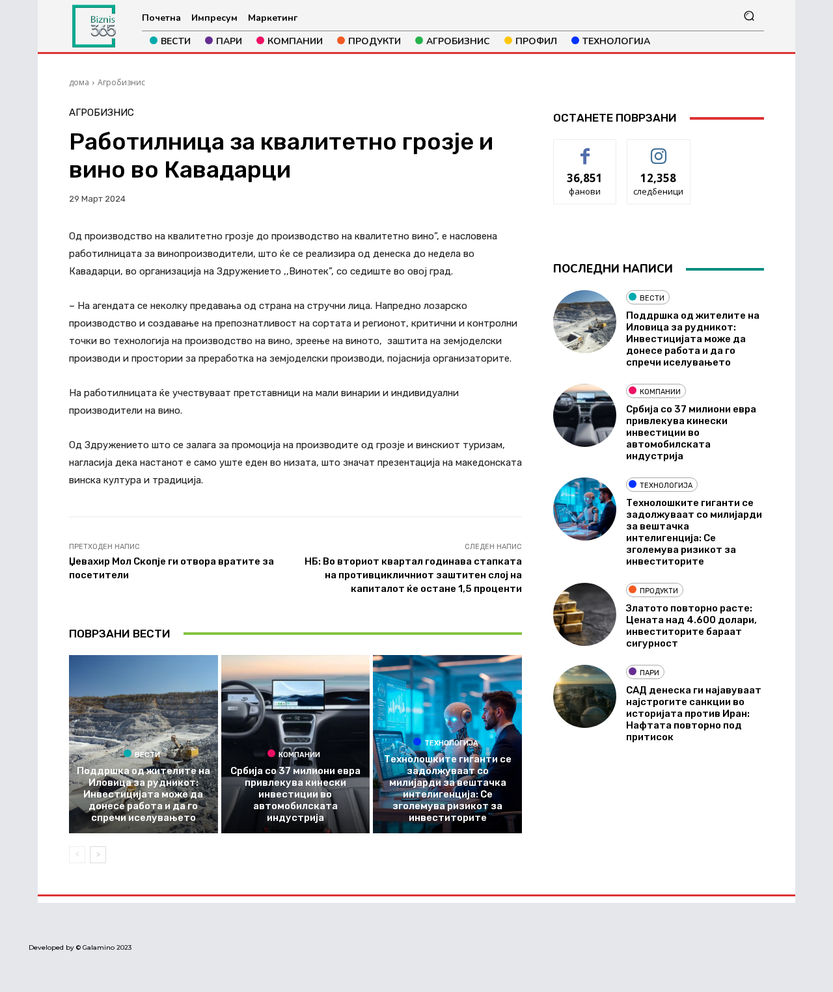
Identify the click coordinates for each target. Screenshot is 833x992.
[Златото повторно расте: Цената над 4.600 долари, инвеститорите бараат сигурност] (584, 614)
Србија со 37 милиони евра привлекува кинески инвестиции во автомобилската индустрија (295, 794)
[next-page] (98, 854)
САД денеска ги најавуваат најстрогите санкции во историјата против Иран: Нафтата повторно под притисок (693, 713)
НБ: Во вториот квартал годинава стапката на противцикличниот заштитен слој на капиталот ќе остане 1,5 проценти (413, 575)
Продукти (659, 591)
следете (659, 149)
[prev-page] (77, 854)
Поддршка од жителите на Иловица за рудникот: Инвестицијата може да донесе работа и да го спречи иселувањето (143, 794)
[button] (748, 16)
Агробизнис (121, 82)
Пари (649, 673)
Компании (299, 754)
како (585, 149)
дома (79, 82)
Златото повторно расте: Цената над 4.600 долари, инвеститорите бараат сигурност (691, 625)
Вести (147, 754)
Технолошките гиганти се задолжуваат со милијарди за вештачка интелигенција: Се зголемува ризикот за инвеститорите (448, 788)
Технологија (451, 743)
